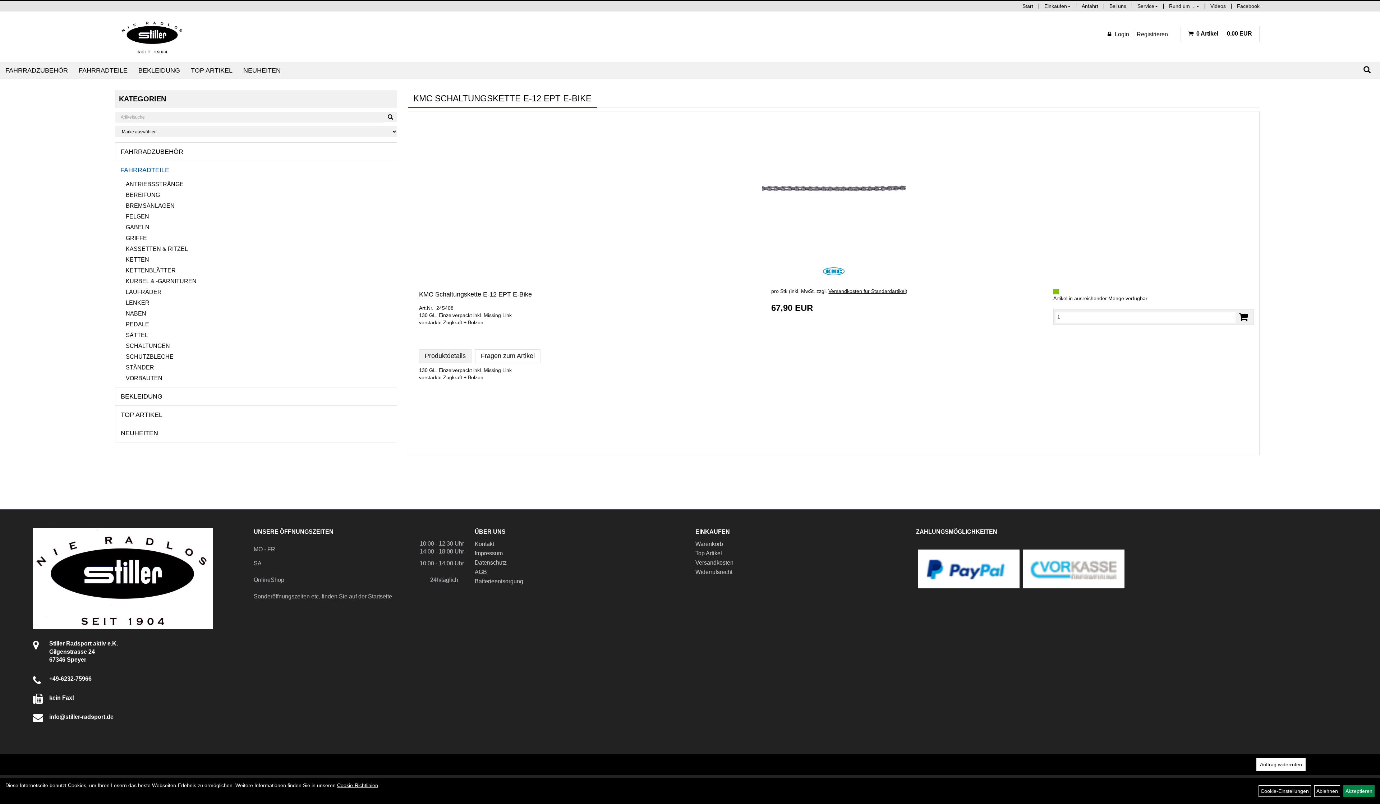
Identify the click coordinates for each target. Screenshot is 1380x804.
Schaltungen (148, 346)
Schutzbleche (150, 357)
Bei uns (1117, 6)
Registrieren (1152, 34)
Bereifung (143, 195)
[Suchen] (1367, 70)
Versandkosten (714, 563)
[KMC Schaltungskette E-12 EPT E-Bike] (834, 188)
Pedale (137, 324)
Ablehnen (1327, 791)
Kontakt (484, 544)
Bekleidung (159, 70)
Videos (1218, 6)
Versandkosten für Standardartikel (867, 291)
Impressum (489, 553)
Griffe (136, 238)
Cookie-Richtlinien (357, 785)
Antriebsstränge (155, 184)
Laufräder (144, 292)
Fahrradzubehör (36, 70)
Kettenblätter (151, 270)
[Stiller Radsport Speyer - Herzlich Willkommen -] (152, 37)
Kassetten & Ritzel (157, 249)
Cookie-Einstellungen (1285, 791)
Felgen (137, 216)
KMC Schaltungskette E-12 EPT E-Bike (475, 294)
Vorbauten (144, 378)
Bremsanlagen (150, 206)
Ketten (137, 260)
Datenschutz (491, 563)
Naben (136, 314)
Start (1027, 6)
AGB (481, 572)
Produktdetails (445, 355)
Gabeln (138, 227)
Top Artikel (212, 70)
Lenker (138, 303)
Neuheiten (262, 70)
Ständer (140, 367)
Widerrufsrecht (713, 572)
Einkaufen (1055, 6)
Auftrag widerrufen (1281, 764)
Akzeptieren (1359, 791)
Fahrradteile (103, 70)
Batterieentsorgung (499, 581)
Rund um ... (1182, 6)
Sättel (137, 335)
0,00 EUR (1224, 34)
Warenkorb (709, 544)
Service (1145, 6)
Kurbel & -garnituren (161, 281)
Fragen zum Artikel (508, 355)
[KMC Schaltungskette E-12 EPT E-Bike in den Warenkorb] (1243, 317)
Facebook (1248, 6)
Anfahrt (1090, 6)
